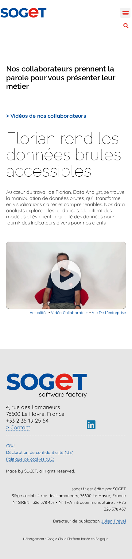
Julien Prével (113, 521)
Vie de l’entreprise (109, 312)
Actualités (38, 312)
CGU (10, 445)
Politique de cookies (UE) (30, 459)
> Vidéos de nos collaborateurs (46, 115)
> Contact (18, 427)
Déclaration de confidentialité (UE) (39, 452)
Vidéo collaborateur (69, 312)
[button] (125, 13)
